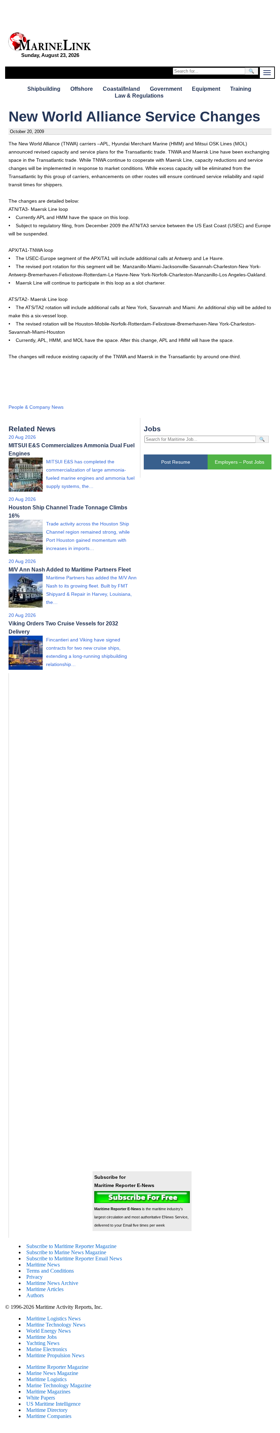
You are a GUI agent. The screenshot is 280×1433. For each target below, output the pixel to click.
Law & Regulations (139, 96)
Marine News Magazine (52, 1373)
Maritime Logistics (46, 1379)
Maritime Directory (47, 1410)
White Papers (40, 1398)
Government (166, 89)
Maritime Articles (45, 1289)
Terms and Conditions (50, 1271)
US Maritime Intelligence (53, 1404)
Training (240, 89)
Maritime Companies (48, 1416)
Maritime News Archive (52, 1283)
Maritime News (43, 1265)
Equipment (206, 89)
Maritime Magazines (48, 1391)
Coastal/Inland (121, 89)
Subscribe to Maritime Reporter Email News (74, 1258)
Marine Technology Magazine (58, 1385)
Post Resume (175, 462)
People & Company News (36, 407)
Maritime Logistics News (53, 1318)
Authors (35, 1295)
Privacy (34, 1277)
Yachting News (42, 1343)
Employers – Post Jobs (239, 462)
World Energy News (48, 1331)
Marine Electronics (46, 1349)
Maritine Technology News (55, 1325)
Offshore (81, 89)
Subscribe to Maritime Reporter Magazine (71, 1246)
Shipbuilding (43, 89)
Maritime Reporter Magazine (57, 1367)
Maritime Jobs (41, 1337)
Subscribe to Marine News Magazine (66, 1252)
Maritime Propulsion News (55, 1355)
